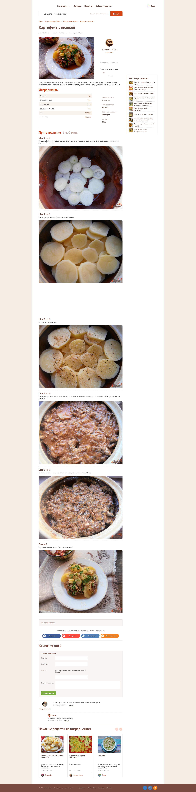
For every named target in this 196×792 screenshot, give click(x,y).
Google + (72, 636)
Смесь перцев (44, 117)
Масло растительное (47, 108)
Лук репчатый (44, 104)
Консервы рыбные (46, 100)
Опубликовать (48, 693)
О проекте (82, 788)
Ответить (71, 705)
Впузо (41, 22)
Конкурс (77, 6)
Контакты (101, 788)
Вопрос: (43, 670)
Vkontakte (92, 636)
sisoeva (54, 715)
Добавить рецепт (104, 6)
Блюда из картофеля (70, 22)
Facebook (52, 636)
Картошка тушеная (86, 22)
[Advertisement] (80, 299)
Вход (153, 6)
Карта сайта (91, 788)
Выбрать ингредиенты (98, 14)
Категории (62, 6)
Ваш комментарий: (47, 683)
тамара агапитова (45, 709)
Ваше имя (44, 658)
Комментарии (104, 63)
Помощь (109, 788)
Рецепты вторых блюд (52, 22)
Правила (88, 6)
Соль (41, 113)
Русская (105, 107)
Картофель (43, 96)
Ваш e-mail (44, 664)
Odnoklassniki (111, 636)
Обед (104, 122)
